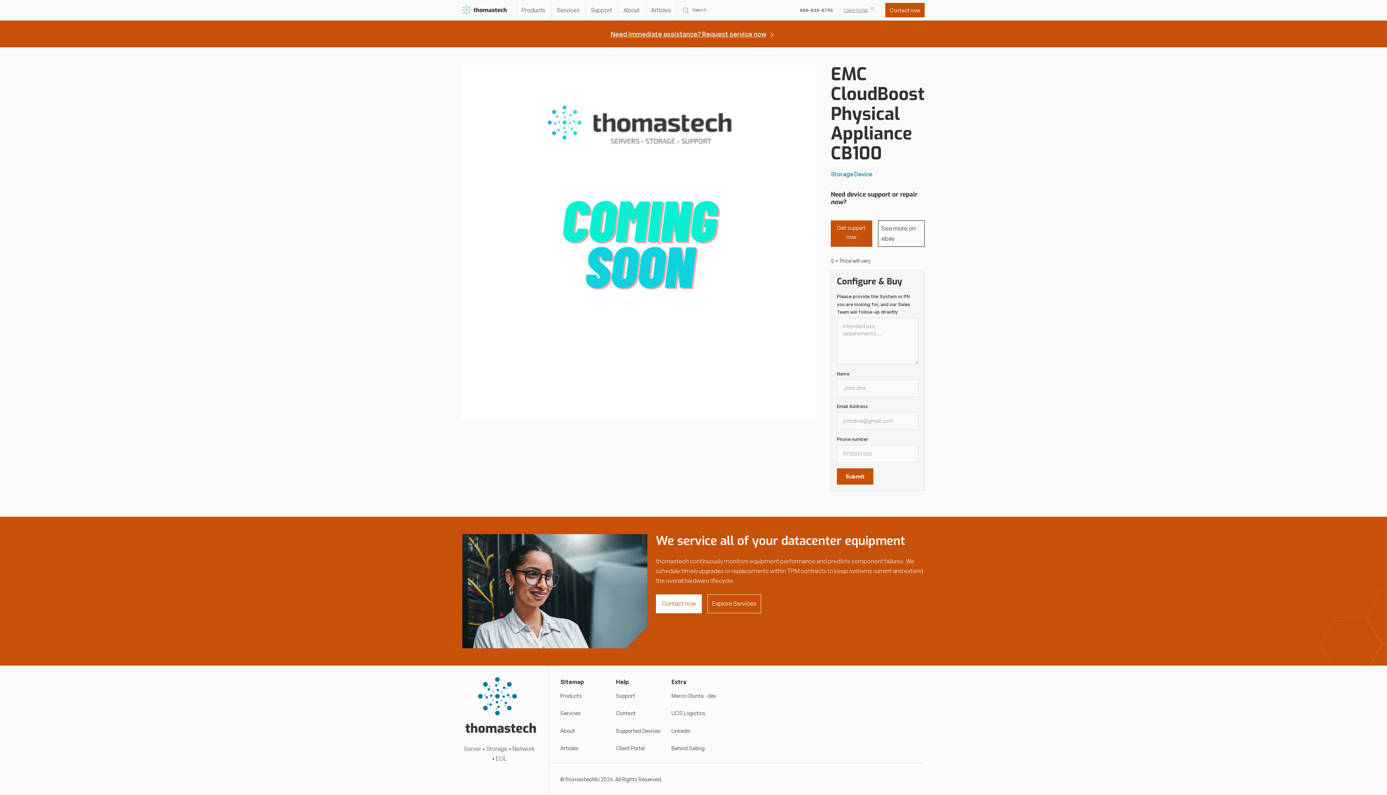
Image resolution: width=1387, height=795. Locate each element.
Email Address (852, 406)
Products (533, 10)
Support (601, 10)
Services (568, 10)
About (631, 10)
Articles (661, 10)
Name (843, 374)
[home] (484, 10)
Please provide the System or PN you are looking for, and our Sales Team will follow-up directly (873, 304)
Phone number (852, 439)
